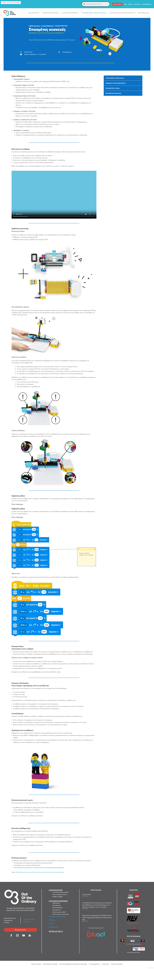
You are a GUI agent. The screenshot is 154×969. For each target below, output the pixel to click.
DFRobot (52, 920)
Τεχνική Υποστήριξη (117, 964)
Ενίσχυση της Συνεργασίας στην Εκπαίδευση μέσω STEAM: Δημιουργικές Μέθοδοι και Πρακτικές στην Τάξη (97, 918)
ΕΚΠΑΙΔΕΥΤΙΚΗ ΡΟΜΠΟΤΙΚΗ (50, 13)
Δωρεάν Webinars (117, 4)
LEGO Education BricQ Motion (60, 914)
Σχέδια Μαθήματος (48, 26)
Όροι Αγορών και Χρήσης (50, 964)
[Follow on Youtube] (23, 935)
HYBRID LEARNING (57, 896)
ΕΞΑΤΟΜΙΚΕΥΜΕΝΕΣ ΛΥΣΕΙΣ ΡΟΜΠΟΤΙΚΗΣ (94, 13)
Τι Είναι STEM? (86, 894)
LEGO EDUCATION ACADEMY (60, 892)
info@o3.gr (27, 921)
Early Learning (56, 910)
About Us (130, 4)
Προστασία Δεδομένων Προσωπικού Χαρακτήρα (73, 964)
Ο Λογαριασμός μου (146, 4)
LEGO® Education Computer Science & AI (123, 13)
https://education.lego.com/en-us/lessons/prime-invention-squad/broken (40, 872)
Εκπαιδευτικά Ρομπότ (39, 40)
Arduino (51, 923)
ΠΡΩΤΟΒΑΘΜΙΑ (56, 905)
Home (30, 40)
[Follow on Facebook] (11, 935)
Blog (125, 4)
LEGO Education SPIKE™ (59, 912)
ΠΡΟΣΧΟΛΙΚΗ (56, 903)
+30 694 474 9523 (29, 919)
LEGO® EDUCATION (55, 890)
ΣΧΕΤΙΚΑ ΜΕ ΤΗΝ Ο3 (56, 931)
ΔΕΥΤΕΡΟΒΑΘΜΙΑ (57, 907)
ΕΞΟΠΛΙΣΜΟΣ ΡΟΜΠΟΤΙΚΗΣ (70, 13)
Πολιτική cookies (36, 964)
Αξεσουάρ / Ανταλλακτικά (57, 916)
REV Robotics (53, 927)
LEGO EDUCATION (33, 13)
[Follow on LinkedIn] (29, 935)
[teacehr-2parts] (54, 302)
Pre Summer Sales (143, 13)
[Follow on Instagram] (17, 935)
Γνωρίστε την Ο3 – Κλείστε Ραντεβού (11, 2)
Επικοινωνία (137, 4)
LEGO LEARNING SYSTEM (59, 894)
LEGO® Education (34, 26)
